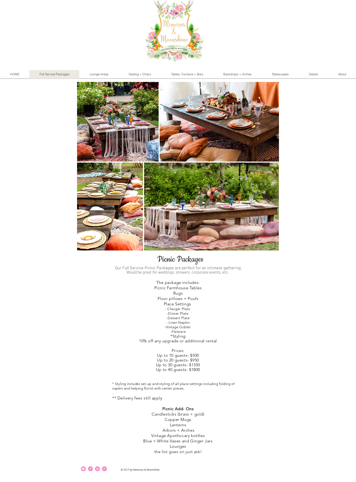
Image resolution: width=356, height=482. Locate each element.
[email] (83, 468)
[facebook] (90, 468)
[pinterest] (104, 468)
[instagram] (97, 468)
